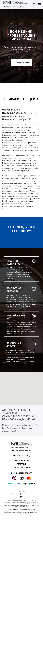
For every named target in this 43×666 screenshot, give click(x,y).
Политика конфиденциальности (21, 494)
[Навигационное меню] (39, 4)
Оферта (21, 497)
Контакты (21, 491)
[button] (34, 4)
